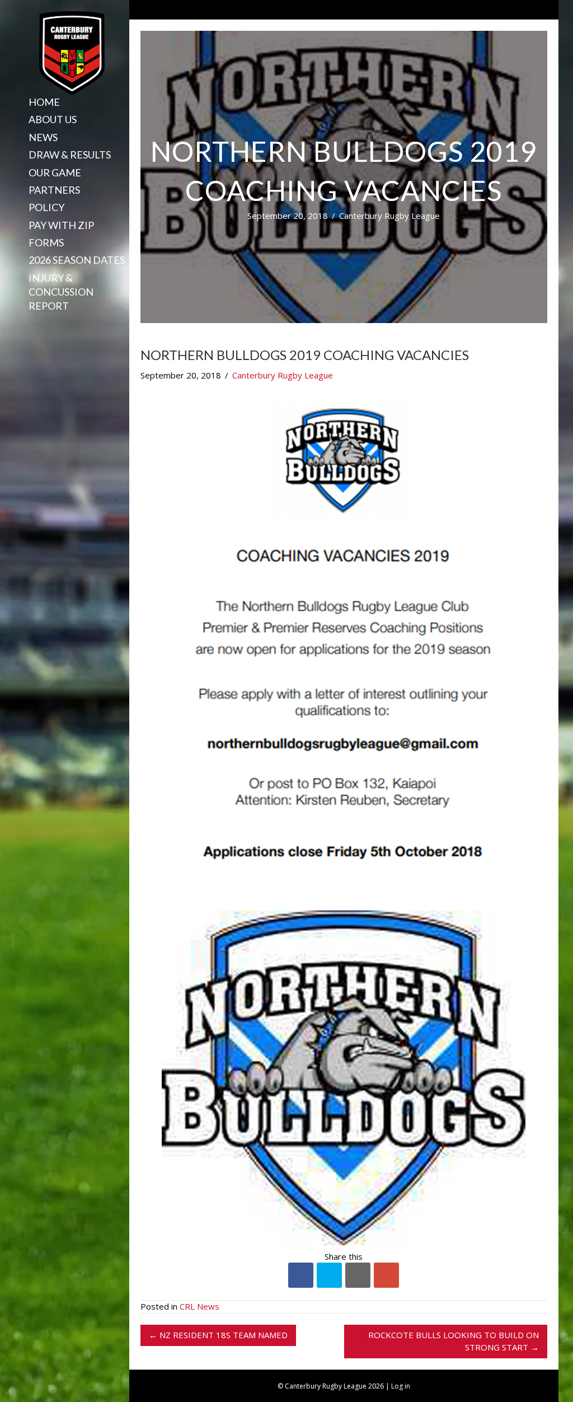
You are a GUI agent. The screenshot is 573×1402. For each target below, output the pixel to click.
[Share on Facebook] (300, 1275)
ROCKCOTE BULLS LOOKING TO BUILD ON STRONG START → (453, 1341)
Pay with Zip (61, 225)
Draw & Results (70, 154)
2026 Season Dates (77, 260)
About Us (53, 119)
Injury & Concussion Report (61, 292)
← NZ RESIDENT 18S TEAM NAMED (218, 1334)
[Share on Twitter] (329, 1275)
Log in (400, 1386)
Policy (46, 207)
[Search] (24, 325)
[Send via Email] (357, 1275)
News (43, 137)
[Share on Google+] (386, 1275)
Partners (54, 190)
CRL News (199, 1306)
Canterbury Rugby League (389, 215)
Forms (46, 242)
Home (44, 102)
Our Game (55, 172)
